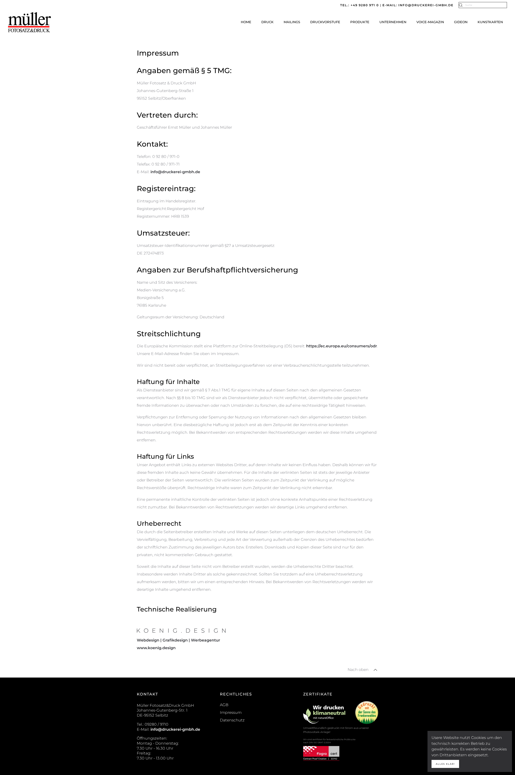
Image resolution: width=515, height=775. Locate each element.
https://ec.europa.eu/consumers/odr (341, 346)
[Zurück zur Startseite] (30, 22)
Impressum (231, 712)
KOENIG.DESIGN (183, 630)
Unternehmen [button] (392, 22)
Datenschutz (232, 720)
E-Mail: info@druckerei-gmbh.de (418, 5)
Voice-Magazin (430, 22)
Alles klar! (445, 764)
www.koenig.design (156, 648)
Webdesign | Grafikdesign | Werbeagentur (178, 640)
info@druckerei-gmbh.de (175, 172)
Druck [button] (267, 22)
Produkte (359, 22)
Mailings (292, 22)
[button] (375, 670)
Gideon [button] (461, 22)
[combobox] (483, 5)
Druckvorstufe (325, 22)
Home (246, 22)
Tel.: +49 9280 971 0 (360, 5)
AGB (224, 705)
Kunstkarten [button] (490, 22)
